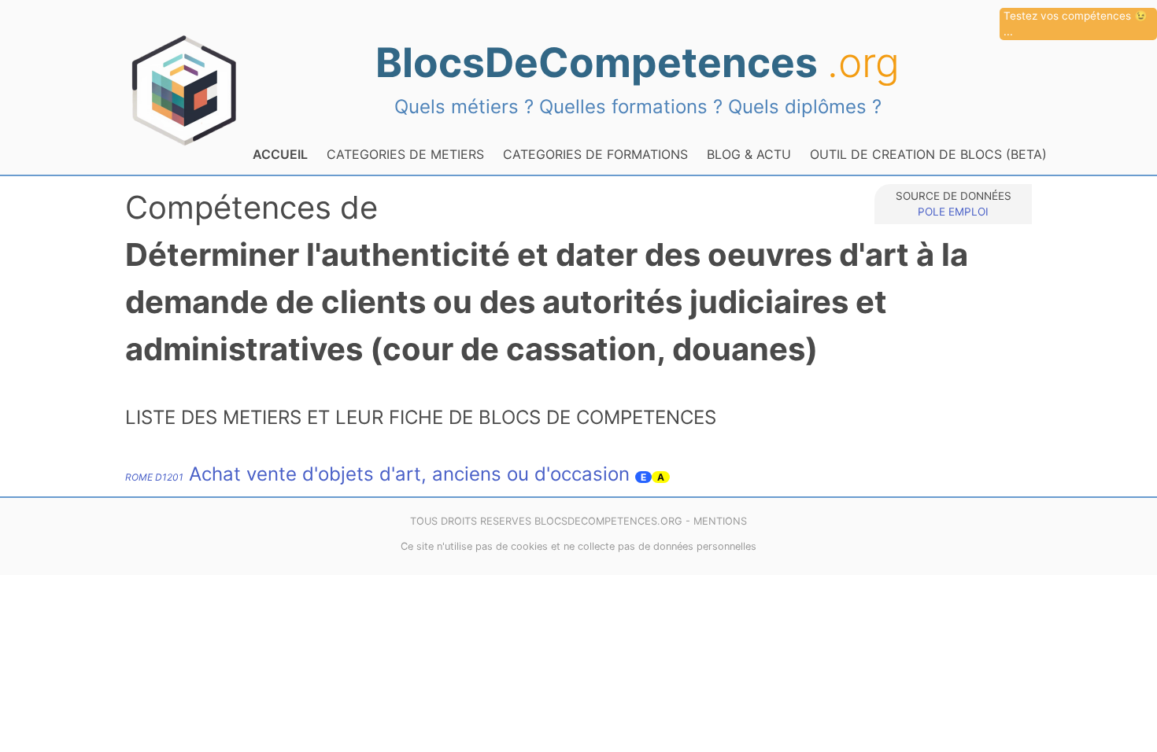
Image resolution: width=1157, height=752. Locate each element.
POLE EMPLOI (953, 211)
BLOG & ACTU (749, 154)
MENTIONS (720, 521)
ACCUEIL (280, 154)
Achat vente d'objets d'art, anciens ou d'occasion (377, 474)
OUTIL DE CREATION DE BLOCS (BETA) (928, 154)
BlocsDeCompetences (637, 62)
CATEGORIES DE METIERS (405, 154)
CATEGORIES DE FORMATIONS (595, 154)
